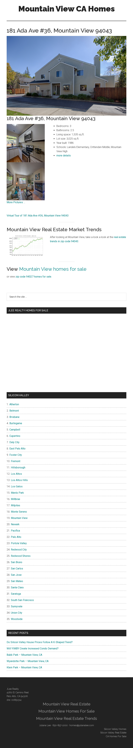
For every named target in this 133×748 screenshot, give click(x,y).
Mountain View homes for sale (52, 269)
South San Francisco (22, 600)
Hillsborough (18, 467)
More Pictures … (16, 202)
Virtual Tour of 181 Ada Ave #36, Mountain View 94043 (38, 215)
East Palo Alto (17, 448)
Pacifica (15, 530)
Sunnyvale (16, 606)
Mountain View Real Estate (66, 704)
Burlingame (15, 423)
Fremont (15, 461)
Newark (15, 524)
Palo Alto (16, 536)
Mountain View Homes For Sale (66, 711)
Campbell (14, 429)
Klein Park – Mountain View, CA (24, 667)
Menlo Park (17, 492)
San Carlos (17, 568)
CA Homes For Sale (116, 736)
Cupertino (14, 435)
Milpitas (15, 505)
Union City (16, 612)
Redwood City (19, 549)
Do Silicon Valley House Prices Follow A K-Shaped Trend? (40, 642)
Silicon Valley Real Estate (113, 732)
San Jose (16, 574)
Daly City (14, 442)
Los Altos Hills (19, 480)
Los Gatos (17, 486)
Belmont (14, 410)
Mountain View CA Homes (66, 8)
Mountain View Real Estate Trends (66, 718)
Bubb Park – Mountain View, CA (24, 654)
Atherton (14, 404)
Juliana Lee (45, 725)
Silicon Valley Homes (115, 729)
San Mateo (17, 581)
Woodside (17, 619)
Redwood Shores (20, 555)
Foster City (15, 454)
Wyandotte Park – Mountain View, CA (27, 661)
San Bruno (16, 562)
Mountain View (19, 518)
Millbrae (15, 499)
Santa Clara (17, 587)
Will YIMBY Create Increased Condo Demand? (33, 648)
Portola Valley (19, 543)
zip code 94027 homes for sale (33, 276)
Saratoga (16, 593)
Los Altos (16, 473)
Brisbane (14, 417)
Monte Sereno (19, 511)
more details (63, 155)
